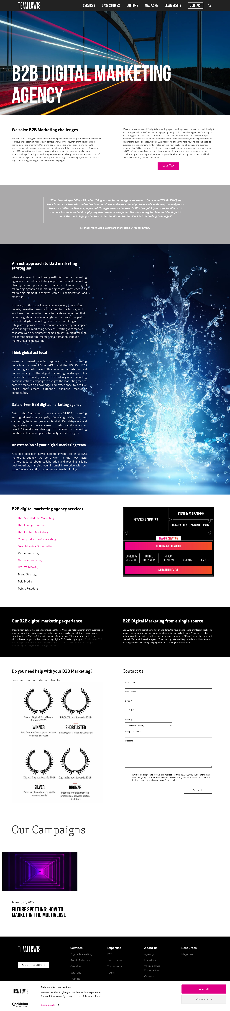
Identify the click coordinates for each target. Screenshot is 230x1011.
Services (89, 5)
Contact (196, 5)
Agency (149, 954)
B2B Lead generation (31, 525)
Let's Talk (168, 165)
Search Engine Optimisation (35, 546)
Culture (132, 5)
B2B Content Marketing (33, 532)
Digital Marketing (81, 954)
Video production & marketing (37, 539)
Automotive (114, 960)
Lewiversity (173, 5)
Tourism (112, 972)
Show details (48, 1005)
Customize (202, 999)
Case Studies (111, 5)
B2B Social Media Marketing (36, 518)
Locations (150, 960)
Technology (114, 966)
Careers (149, 976)
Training (75, 978)
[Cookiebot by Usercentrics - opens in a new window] (20, 1005)
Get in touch (32, 965)
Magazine (151, 5)
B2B (109, 954)
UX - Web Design (28, 567)
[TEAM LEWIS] (29, 5)
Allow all (204, 989)
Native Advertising (30, 560)
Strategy (75, 972)
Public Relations (80, 960)
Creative (75, 966)
